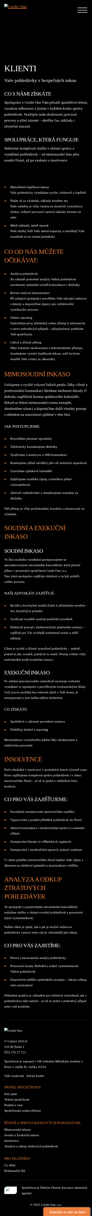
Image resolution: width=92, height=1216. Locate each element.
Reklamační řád (14, 1170)
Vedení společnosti (16, 1099)
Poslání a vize (13, 1105)
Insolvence (11, 1140)
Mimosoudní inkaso (17, 1129)
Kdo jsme (10, 1094)
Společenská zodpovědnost (22, 1110)
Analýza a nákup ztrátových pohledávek (31, 1146)
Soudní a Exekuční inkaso (21, 1135)
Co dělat (9, 1165)
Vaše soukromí (14, 1076)
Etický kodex (35, 1076)
